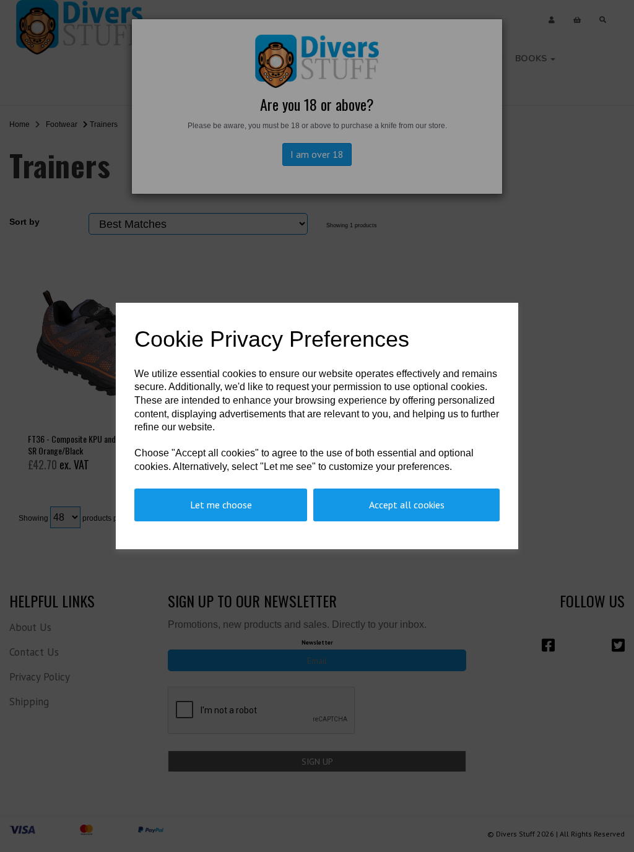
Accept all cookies (407, 504)
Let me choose (221, 504)
